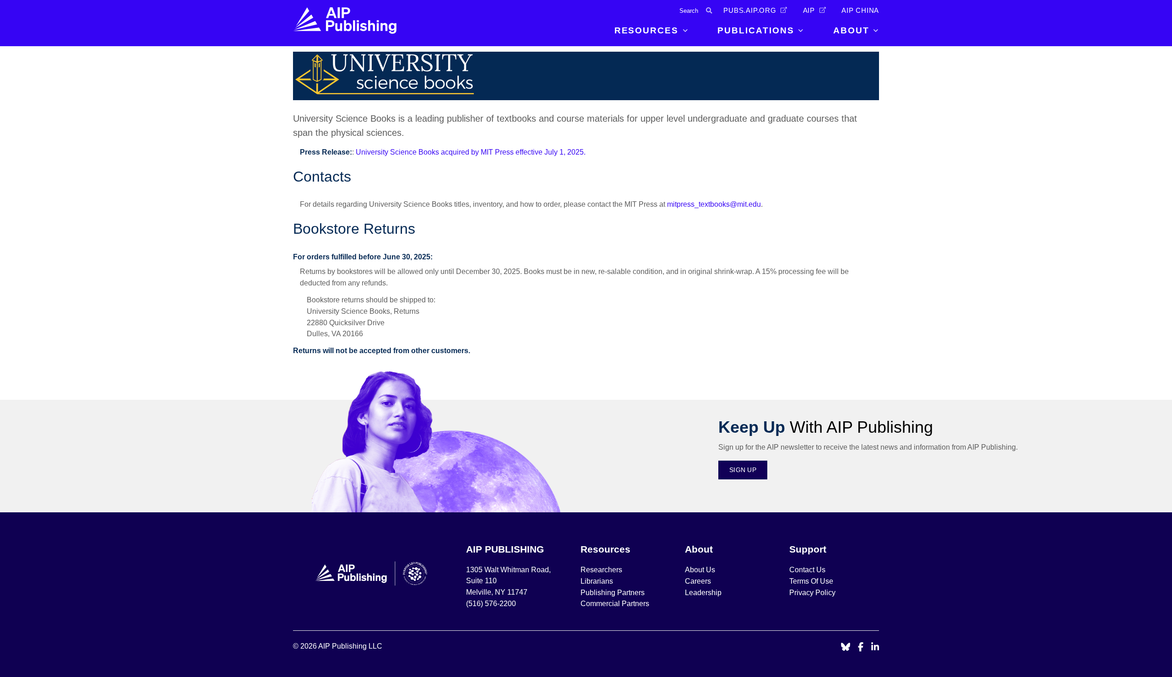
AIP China (860, 10)
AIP (809, 10)
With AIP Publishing (825, 427)
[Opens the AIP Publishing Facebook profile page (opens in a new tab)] (861, 647)
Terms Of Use (811, 581)
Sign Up (742, 469)
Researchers (601, 570)
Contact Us (807, 570)
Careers (699, 581)
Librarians (597, 581)
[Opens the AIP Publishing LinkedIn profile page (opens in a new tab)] (875, 647)
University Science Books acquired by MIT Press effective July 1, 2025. (471, 152)
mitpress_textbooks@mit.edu (714, 204)
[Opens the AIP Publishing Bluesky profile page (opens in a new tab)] (845, 647)
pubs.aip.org (749, 10)
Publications (755, 30)
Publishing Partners (613, 592)
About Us (700, 570)
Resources (646, 30)
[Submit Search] (708, 11)
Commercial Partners (615, 603)
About (851, 30)
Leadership (703, 592)
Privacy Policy (812, 592)
